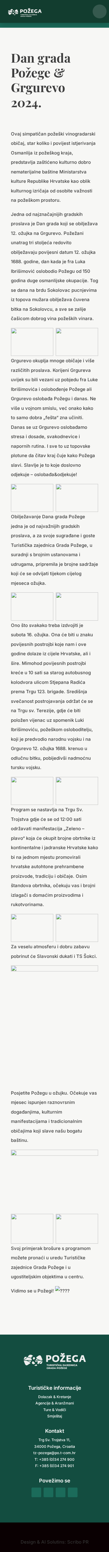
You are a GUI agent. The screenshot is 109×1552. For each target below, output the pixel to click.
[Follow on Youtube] (73, 1492)
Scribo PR (78, 1542)
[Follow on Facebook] (36, 1492)
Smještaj (54, 1416)
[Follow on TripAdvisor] (60, 1492)
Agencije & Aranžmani (54, 1403)
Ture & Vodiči (54, 1409)
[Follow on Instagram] (48, 1492)
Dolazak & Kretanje (54, 1397)
